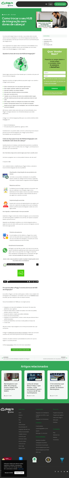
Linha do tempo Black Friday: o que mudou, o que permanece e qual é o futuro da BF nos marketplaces (34, 388)
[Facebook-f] (55, 472)
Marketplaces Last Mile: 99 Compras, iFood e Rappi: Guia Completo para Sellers (11, 387)
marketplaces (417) (48, 41)
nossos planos (10, 344)
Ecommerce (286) (48, 39)
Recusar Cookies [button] (9, 472)
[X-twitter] (61, 472)
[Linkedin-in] (64, 472)
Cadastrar (55, 88)
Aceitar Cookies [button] (19, 472)
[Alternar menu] (46, 4)
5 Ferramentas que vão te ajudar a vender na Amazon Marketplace (57, 386)
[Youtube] (67, 472)
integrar (5, 119)
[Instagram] (58, 472)
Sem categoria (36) (48, 44)
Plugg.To (15, 49)
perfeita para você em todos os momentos (17, 332)
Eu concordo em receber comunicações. (55, 78)
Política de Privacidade (50, 83)
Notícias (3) (46, 43)
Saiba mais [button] (21, 468)
